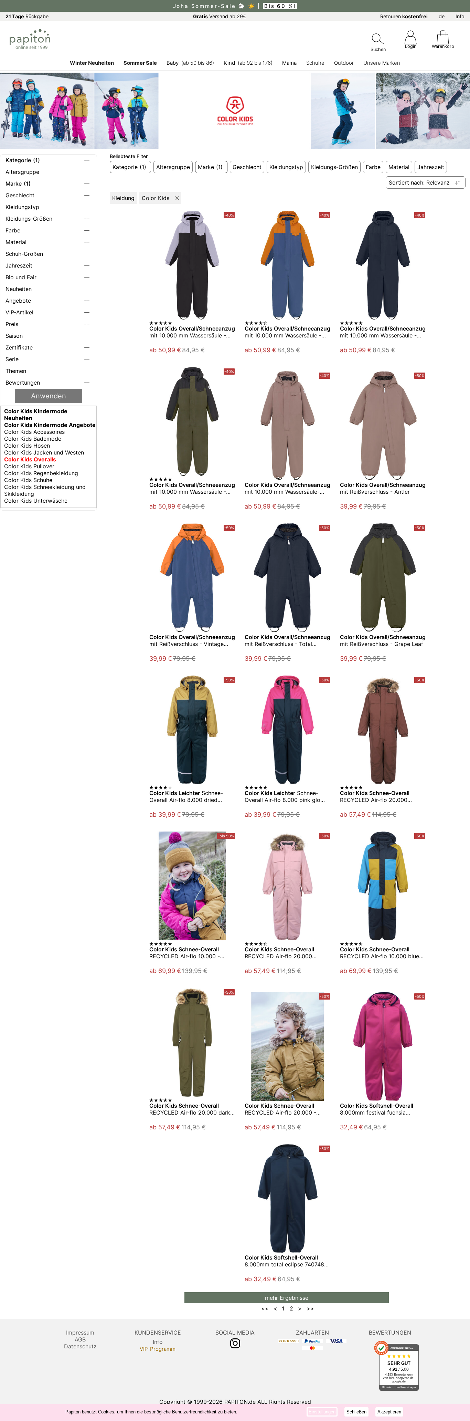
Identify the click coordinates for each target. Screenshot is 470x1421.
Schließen (356, 1411)
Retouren (404, 16)
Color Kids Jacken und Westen (44, 452)
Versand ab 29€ (219, 16)
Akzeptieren (389, 1411)
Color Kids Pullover (29, 466)
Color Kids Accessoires (34, 431)
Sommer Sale (140, 63)
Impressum (80, 1332)
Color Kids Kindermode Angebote (50, 424)
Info (460, 16)
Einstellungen (322, 1411)
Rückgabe (27, 16)
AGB (80, 1339)
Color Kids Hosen (27, 445)
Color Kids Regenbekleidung (41, 473)
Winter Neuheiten (92, 63)
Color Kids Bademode (32, 438)
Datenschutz (80, 1346)
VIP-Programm (157, 1349)
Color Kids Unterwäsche (35, 500)
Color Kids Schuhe (28, 480)
